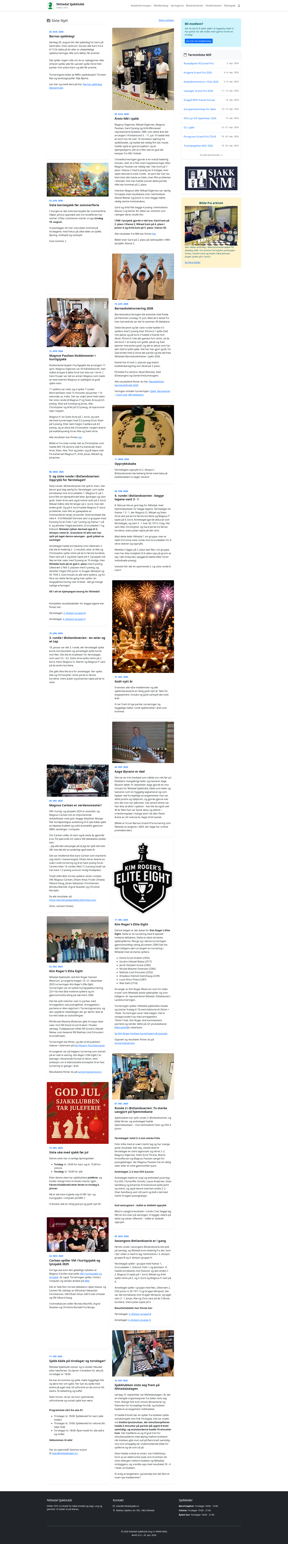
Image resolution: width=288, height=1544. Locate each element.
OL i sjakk (189, 127)
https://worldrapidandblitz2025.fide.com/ (72, 900)
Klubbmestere (214, 5)
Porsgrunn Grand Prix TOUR (200, 136)
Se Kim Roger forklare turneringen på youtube (141, 1033)
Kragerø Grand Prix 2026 (198, 72)
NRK (87, 1281)
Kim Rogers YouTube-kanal (89, 1045)
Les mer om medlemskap (198, 41)
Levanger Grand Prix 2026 (198, 91)
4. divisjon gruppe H (74, 619)
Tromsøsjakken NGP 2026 (198, 145)
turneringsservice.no (90, 1072)
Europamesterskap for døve (200, 109)
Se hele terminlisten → (211, 155)
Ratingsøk (230, 5)
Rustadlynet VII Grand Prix (199, 63)
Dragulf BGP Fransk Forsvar (199, 100)
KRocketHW (122, 1027)
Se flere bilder (193, 262)
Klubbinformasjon (141, 5)
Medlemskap (161, 5)
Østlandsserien (194, 5)
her (80, 437)
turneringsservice (125, 1043)
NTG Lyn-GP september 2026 (200, 118)
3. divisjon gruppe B (74, 613)
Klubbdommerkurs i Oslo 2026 (201, 81)
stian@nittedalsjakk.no (65, 1453)
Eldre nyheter (166, 20)
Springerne (177, 5)
